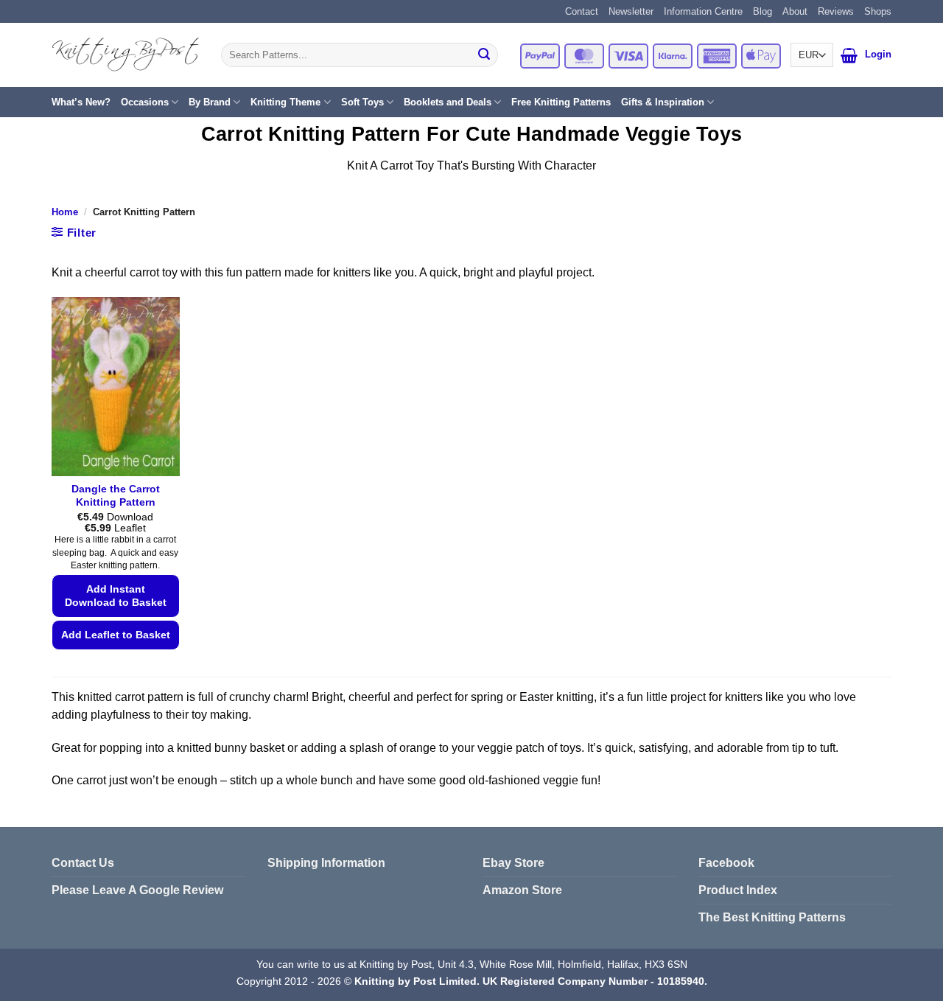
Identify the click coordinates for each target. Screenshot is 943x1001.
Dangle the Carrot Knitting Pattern (115, 496)
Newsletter (631, 11)
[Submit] (484, 55)
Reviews (836, 11)
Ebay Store (513, 863)
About (794, 11)
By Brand (210, 102)
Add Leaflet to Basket (115, 635)
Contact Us (83, 863)
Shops (877, 11)
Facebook (726, 863)
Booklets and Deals (447, 102)
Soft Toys (362, 102)
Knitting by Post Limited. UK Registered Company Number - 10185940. (530, 981)
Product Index (737, 890)
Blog (762, 11)
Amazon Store (522, 890)
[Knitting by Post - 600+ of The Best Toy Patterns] (125, 54)
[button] (849, 55)
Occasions (145, 102)
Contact (581, 11)
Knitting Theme (285, 102)
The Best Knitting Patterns (772, 917)
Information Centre (703, 11)
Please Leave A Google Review (137, 890)
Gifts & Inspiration (662, 102)
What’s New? (81, 102)
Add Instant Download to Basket (115, 596)
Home (65, 211)
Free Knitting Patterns (561, 102)
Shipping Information (326, 863)
